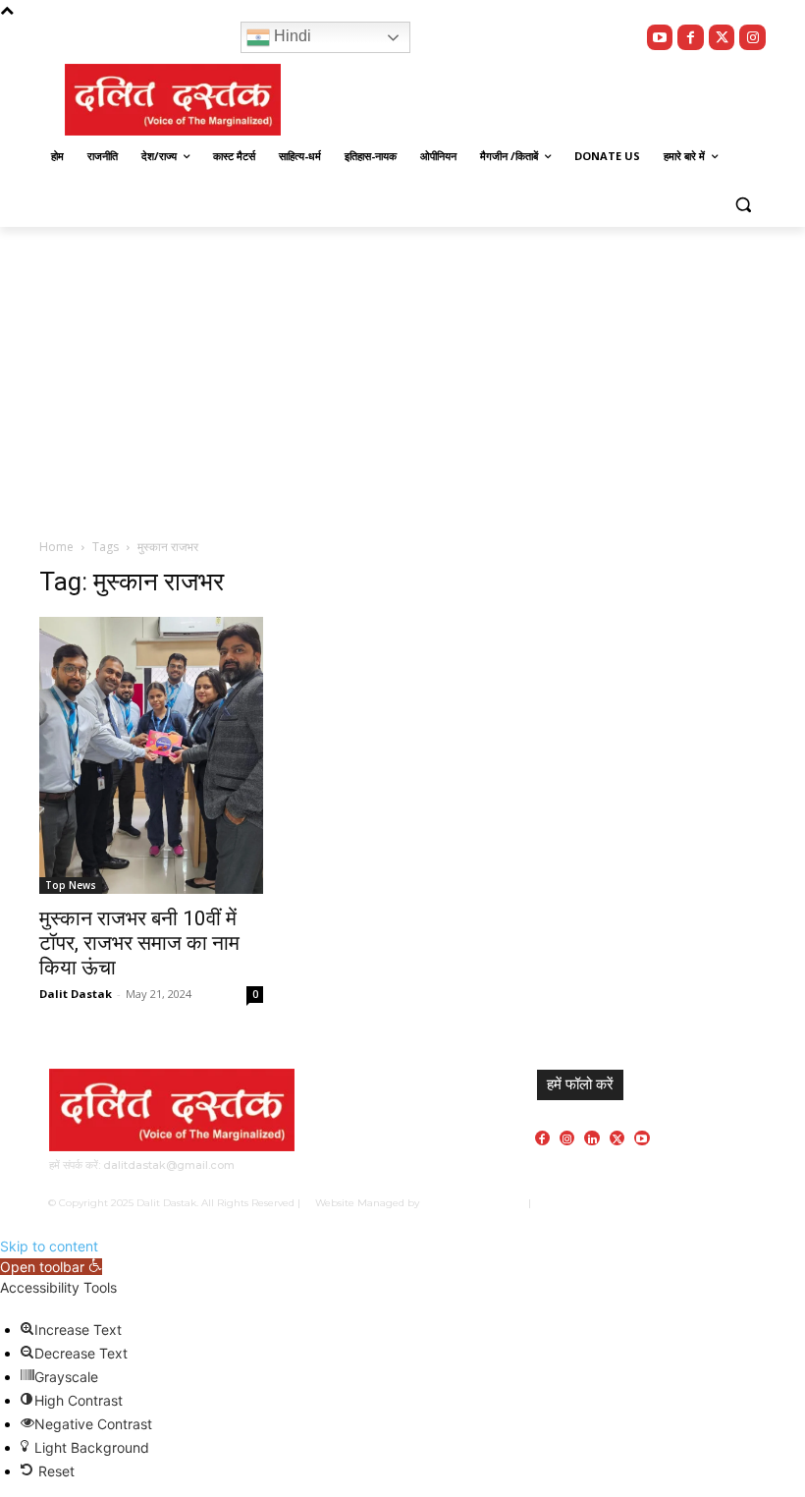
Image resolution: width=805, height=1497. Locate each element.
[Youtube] (660, 38)
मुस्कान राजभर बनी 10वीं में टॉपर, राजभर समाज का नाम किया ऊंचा (139, 943)
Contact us (732, 1202)
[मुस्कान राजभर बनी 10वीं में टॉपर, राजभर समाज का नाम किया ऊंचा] (151, 755)
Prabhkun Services (469, 1202)
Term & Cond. (664, 1202)
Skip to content (49, 1246)
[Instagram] (752, 38)
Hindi (290, 36)
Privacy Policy (590, 1202)
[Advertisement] (402, 374)
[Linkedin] (591, 1138)
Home (56, 546)
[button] (743, 204)
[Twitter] (722, 38)
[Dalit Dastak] (172, 100)
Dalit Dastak (75, 993)
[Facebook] (690, 38)
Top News (70, 885)
